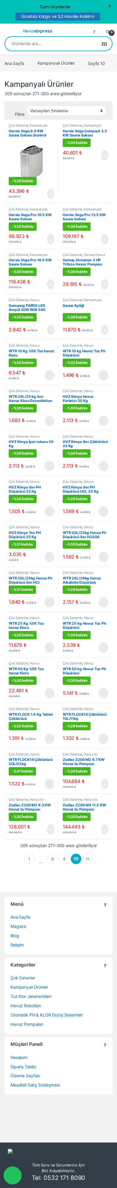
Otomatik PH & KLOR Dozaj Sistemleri (46, 1014)
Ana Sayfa (14, 63)
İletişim (17, 944)
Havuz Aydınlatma (24, 302)
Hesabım (18, 1057)
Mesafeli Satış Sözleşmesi (35, 1084)
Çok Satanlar (18, 125)
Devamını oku (45, 375)
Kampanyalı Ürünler (56, 63)
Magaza (18, 926)
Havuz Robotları (25, 1005)
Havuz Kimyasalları (24, 347)
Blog (14, 935)
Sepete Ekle (47, 194)
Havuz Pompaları (26, 1024)
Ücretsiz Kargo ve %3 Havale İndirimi (57, 16)
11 (88, 858)
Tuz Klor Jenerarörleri (30, 996)
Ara (104, 44)
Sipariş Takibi (23, 1066)
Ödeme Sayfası (25, 1075)
